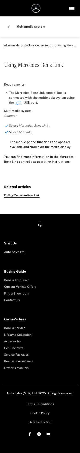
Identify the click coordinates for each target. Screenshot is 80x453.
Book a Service (14, 328)
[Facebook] (29, 433)
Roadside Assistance (18, 361)
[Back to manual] (10, 27)
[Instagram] (39, 433)
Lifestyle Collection (18, 335)
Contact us (12, 300)
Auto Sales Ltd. (14, 252)
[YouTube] (48, 433)
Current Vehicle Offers (20, 286)
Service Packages (16, 354)
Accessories (12, 341)
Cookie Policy (40, 413)
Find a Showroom (16, 293)
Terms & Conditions (40, 404)
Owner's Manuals (16, 368)
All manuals (11, 45)
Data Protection (40, 422)
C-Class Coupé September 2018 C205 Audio (39, 45)
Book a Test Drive (16, 280)
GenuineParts (13, 348)
